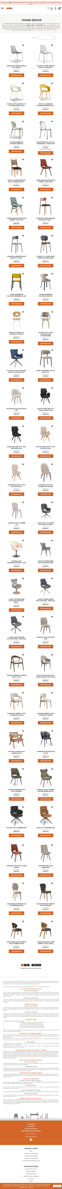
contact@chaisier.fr (31, 1136)
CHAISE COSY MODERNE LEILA (45, 827)
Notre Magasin (31, 1171)
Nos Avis (31, 1178)
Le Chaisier (31, 1124)
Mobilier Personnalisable (31, 1176)
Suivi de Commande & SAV (31, 1161)
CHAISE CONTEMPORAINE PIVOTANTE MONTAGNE (45, 561)
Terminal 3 (31, 1126)
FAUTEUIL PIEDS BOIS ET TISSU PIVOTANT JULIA (45, 447)
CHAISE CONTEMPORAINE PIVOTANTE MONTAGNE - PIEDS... (16, 600)
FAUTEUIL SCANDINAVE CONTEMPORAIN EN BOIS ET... (45, 104)
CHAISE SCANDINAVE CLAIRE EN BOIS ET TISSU (16, 676)
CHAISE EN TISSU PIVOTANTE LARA (45, 638)
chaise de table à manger (49, 30)
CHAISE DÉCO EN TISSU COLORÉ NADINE (16, 866)
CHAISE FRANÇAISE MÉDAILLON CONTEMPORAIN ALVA (16, 904)
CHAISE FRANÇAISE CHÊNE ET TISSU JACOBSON (45, 904)
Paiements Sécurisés (31, 1153)
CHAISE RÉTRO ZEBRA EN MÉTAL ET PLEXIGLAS (16, 66)
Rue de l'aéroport (31, 1128)
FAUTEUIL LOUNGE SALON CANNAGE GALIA (16, 752)
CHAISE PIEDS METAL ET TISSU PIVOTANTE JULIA (16, 447)
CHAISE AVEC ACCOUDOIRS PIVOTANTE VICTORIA (45, 523)
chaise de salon (36, 30)
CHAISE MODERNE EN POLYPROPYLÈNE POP (45, 295)
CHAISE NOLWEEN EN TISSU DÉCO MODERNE (16, 790)
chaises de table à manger (10, 1040)
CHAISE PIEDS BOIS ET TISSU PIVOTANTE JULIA (16, 485)
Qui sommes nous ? (31, 1169)
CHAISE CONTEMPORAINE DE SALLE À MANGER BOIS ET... (16, 181)
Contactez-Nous (31, 1174)
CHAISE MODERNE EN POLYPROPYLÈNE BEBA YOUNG (16, 295)
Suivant (38, 965)
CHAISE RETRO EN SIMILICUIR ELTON (45, 752)
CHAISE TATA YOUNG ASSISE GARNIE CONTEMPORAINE (45, 257)
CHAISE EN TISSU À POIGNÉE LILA (16, 523)
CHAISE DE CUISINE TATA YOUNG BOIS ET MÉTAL (16, 333)
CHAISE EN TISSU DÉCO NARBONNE (45, 866)
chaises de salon (22, 1040)
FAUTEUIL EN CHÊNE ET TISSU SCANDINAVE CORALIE (16, 714)
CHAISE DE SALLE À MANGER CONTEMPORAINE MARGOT (45, 790)
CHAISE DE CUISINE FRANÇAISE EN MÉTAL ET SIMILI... (45, 219)
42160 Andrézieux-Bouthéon (31, 1131)
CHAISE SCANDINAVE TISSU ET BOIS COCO (45, 371)
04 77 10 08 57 (31, 1134)
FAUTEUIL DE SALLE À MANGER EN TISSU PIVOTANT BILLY (16, 371)
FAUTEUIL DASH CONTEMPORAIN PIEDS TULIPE (16, 561)
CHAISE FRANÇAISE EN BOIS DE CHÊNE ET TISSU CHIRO (45, 181)
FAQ (31, 1151)
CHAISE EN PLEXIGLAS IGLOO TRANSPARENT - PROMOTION (45, 142)
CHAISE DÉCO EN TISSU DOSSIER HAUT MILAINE (45, 485)
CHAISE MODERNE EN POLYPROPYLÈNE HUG (16, 142)
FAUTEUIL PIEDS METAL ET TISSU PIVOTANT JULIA (45, 409)
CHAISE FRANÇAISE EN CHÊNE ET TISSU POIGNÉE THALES (16, 942)
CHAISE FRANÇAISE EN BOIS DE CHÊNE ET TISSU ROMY (16, 219)
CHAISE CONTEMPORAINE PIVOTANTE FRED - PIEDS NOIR (16, 638)
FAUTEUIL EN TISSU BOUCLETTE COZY (16, 409)
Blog (31, 1181)
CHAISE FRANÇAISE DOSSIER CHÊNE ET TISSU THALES (45, 942)
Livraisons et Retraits (31, 1156)
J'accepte (57, 1186)
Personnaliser (16, 75)
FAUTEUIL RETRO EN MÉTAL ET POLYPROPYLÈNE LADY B (16, 104)
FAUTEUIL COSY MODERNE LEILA (16, 827)
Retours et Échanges (31, 1158)
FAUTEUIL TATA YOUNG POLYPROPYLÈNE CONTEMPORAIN (45, 334)
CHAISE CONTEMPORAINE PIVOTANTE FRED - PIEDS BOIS (45, 600)
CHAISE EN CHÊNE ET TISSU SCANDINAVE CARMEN (45, 714)
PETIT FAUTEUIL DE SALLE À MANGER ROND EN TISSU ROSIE (45, 676)
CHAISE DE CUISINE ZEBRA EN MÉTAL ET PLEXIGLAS (45, 66)
